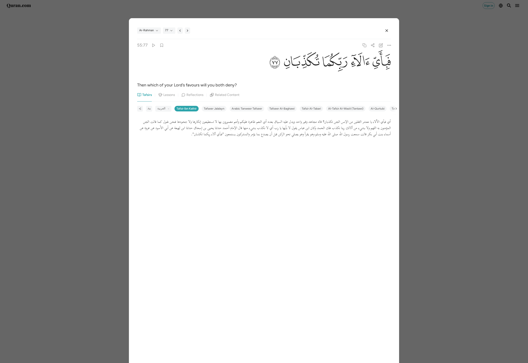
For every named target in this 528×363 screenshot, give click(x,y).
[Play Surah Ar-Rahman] (153, 45)
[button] (380, 63)
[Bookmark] (161, 45)
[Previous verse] (180, 30)
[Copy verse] (364, 45)
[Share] (372, 45)
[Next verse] (187, 30)
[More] (389, 45)
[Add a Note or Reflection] (381, 45)
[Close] (387, 30)
